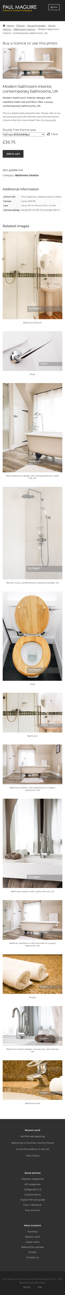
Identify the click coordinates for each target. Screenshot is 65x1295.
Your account (32, 1210)
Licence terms (32, 1194)
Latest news (33, 1241)
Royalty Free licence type (19, 129)
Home (10, 25)
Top (40, 1287)
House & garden (36, 25)
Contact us (32, 1257)
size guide (50, 120)
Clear (54, 134)
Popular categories (33, 1178)
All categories (32, 1184)
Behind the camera (33, 1247)
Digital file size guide (32, 1199)
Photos (20, 25)
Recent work (32, 1236)
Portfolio (32, 1231)
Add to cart (13, 153)
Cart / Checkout (32, 1204)
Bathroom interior (24, 29)
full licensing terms (13, 116)
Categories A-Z (32, 1189)
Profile (32, 1252)
